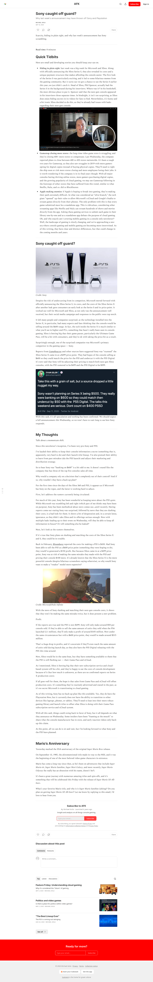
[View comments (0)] (43, 30)
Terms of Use (87, 824)
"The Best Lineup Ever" (47, 916)
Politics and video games (48, 900)
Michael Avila (41, 22)
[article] (76, 890)
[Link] (32, 57)
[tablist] (45, 851)
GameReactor (55, 351)
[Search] (120, 4)
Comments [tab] (41, 851)
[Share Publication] (125, 4)
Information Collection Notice (76, 826)
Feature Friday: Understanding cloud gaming (59, 885)
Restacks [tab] (50, 851)
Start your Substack (70, 972)
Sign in (146, 4)
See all (40, 932)
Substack (65, 977)
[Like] (38, 30)
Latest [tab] (44, 879)
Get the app (87, 972)
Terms (81, 966)
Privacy (75, 966)
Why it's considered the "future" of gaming (52, 888)
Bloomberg (58, 544)
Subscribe (134, 4)
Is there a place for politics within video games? (54, 904)
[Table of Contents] (2, 491)
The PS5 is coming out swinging (48, 919)
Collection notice (91, 966)
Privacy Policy (93, 826)
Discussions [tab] (53, 879)
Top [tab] (38, 879)
